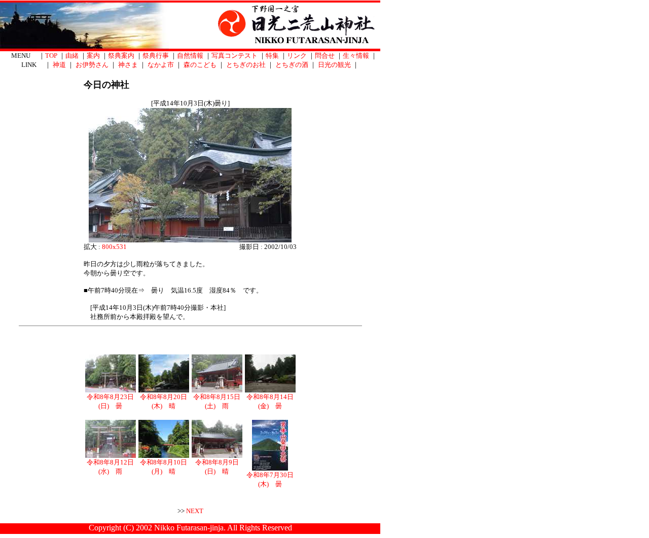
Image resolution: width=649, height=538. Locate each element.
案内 (93, 55)
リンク (297, 55)
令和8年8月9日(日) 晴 (217, 466)
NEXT (194, 511)
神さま (128, 64)
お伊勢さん (92, 64)
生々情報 (356, 55)
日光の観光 (334, 64)
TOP (51, 55)
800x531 (114, 246)
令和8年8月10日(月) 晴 (163, 466)
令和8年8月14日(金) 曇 (270, 401)
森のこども (200, 64)
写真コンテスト (234, 55)
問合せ (325, 55)
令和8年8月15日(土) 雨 (216, 401)
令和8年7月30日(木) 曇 (270, 479)
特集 (272, 55)
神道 (59, 64)
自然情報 (190, 55)
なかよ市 (161, 64)
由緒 (72, 55)
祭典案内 (121, 55)
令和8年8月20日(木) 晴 (163, 401)
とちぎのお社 (246, 64)
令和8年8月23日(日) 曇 (110, 401)
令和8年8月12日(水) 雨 (110, 466)
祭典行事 (155, 55)
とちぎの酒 (291, 64)
